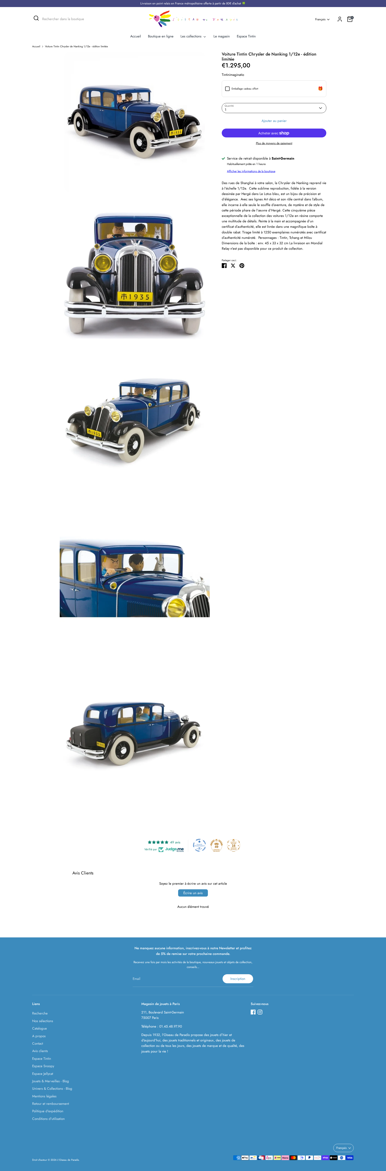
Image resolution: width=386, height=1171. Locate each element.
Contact (37, 1043)
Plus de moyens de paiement (274, 143)
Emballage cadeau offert (245, 89)
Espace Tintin (246, 36)
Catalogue (39, 1028)
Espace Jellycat (42, 1073)
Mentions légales (44, 1096)
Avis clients (40, 1050)
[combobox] (72, 19)
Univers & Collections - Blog (52, 1088)
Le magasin (222, 36)
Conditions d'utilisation (48, 1118)
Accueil (135, 36)
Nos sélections (42, 1020)
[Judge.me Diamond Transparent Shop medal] (199, 845)
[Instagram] (260, 1012)
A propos (39, 1036)
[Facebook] (253, 1012)
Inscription (237, 978)
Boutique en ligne (160, 36)
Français (320, 19)
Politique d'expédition (47, 1111)
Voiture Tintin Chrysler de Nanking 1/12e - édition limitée (76, 46)
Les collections (191, 36)
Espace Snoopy (43, 1066)
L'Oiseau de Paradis (68, 1160)
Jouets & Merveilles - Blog (50, 1081)
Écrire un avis (193, 893)
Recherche (40, 1013)
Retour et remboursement (50, 1103)
